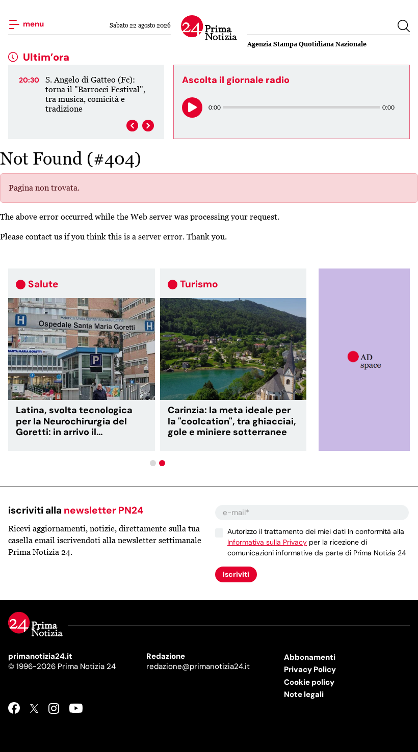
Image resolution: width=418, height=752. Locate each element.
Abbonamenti (309, 657)
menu (32, 23)
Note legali (304, 694)
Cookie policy (309, 682)
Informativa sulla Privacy (267, 542)
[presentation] (132, 125)
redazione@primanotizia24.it (198, 666)
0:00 (214, 107)
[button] (153, 463)
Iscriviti (236, 574)
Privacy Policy (310, 669)
